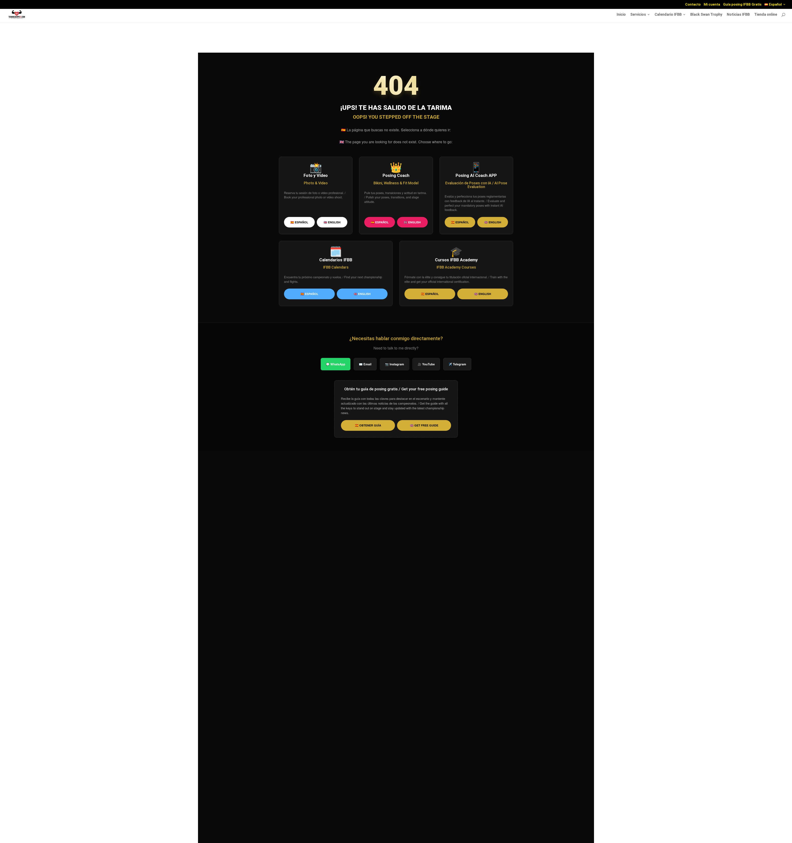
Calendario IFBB (668, 15)
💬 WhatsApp (335, 364)
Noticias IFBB (738, 15)
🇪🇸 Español (299, 222)
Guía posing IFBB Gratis (742, 4)
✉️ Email (365, 364)
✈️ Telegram (457, 364)
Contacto (693, 4)
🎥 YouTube (426, 364)
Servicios (638, 15)
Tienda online (765, 15)
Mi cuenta (712, 4)
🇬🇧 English (332, 222)
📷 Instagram (394, 364)
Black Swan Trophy (706, 15)
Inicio (621, 15)
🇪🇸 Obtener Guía (368, 425)
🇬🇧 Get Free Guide (424, 425)
